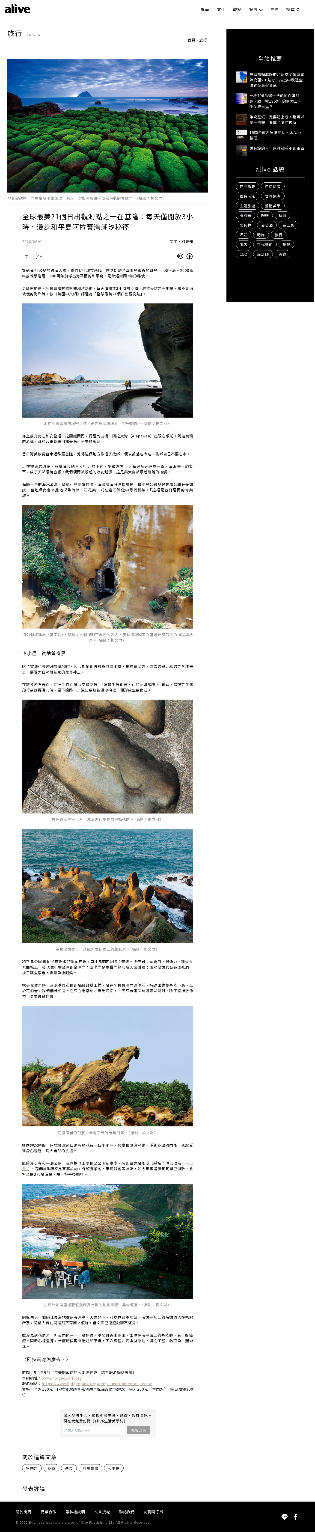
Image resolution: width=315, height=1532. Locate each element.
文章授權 (102, 1511)
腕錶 (265, 215)
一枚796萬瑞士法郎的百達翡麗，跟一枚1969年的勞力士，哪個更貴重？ (276, 101)
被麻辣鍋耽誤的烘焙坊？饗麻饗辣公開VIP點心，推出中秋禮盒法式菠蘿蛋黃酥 (277, 79)
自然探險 (273, 186)
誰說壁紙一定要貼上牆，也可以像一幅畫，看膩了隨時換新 (277, 119)
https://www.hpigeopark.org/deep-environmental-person (97, 1383)
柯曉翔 (32, 1468)
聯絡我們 (127, 1511)
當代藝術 (265, 244)
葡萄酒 (267, 225)
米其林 (245, 225)
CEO (243, 254)
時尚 (261, 235)
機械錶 (245, 215)
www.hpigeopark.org (62, 1378)
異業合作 (48, 1511)
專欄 (274, 9)
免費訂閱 (139, 1430)
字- (27, 256)
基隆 (69, 1468)
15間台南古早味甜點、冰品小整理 (275, 135)
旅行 (203, 40)
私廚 (282, 215)
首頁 (192, 40)
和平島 (114, 1468)
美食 (282, 254)
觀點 (237, 9)
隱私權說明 (75, 1511)
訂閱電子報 (154, 1511)
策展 (253, 9)
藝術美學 (273, 205)
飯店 (243, 244)
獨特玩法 (247, 196)
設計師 (263, 254)
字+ (38, 256)
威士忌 (288, 225)
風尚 (205, 9)
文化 (221, 9)
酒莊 (243, 235)
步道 (51, 1468)
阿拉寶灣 (90, 1468)
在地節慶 (247, 186)
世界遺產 (273, 196)
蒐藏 (286, 244)
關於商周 (23, 1511)
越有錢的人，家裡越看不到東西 (277, 148)
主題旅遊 (247, 205)
